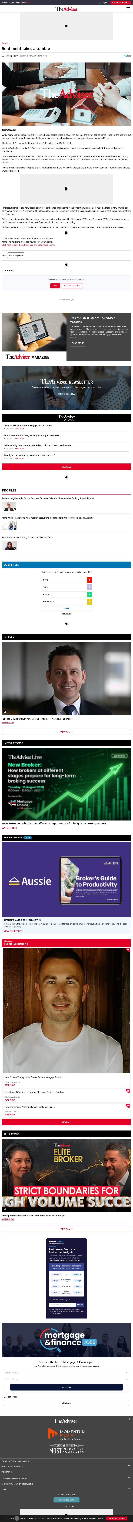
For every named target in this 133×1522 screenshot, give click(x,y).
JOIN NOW (80, 1304)
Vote (66, 608)
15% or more (48, 602)
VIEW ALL (66, 466)
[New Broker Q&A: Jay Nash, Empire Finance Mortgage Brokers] (66, 1010)
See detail (66, 613)
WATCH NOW (8, 722)
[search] (129, 1419)
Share (128, 56)
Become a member (120, 2)
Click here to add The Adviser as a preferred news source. (28, 245)
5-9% (45, 587)
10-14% (46, 594)
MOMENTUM (21, 2)
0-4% (45, 580)
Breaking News (16, 255)
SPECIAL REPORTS (17, 837)
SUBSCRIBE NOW (66, 394)
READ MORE (78, 343)
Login (104, 2)
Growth (5, 43)
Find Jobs (66, 1387)
